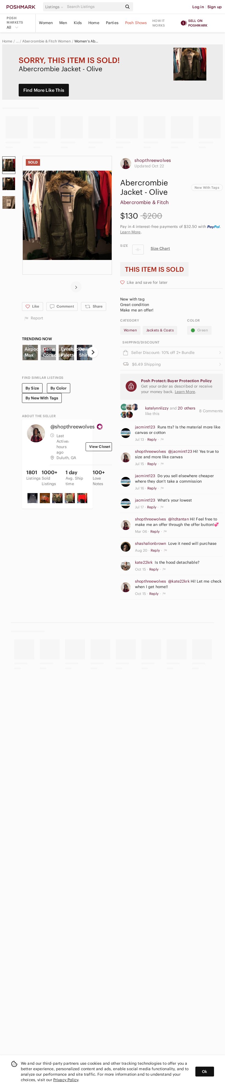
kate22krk (144, 562)
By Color (58, 388)
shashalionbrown (150, 543)
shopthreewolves (152, 160)
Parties (112, 22)
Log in (198, 6)
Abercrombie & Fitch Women (46, 41)
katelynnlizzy (157, 408)
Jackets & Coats (160, 330)
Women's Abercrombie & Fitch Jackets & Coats (86, 41)
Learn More (130, 232)
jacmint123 (145, 427)
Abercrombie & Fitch (144, 202)
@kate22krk (179, 581)
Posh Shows (136, 22)
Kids (78, 22)
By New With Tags (42, 398)
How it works (158, 23)
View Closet (100, 446)
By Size (32, 388)
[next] (76, 286)
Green (202, 330)
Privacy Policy (65, 1079)
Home (93, 22)
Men (63, 22)
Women (46, 22)
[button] (55, 7)
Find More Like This (43, 90)
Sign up (214, 6)
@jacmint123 (180, 451)
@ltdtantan (178, 519)
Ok (204, 1071)
